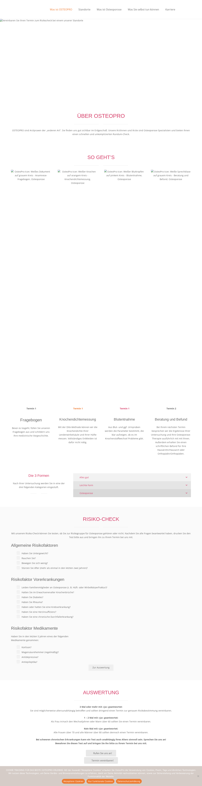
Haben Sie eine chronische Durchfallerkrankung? (47, 616)
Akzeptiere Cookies (73, 781)
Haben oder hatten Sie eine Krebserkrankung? (46, 606)
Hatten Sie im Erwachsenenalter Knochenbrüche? (48, 592)
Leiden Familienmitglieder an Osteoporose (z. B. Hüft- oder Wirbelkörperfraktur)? (64, 587)
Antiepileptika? (29, 661)
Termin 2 (171, 408)
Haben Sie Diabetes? (32, 597)
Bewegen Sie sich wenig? (35, 563)
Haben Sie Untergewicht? (35, 553)
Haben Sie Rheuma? (32, 602)
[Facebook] (183, 9)
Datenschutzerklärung (129, 781)
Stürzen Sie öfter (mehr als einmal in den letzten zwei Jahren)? (55, 567)
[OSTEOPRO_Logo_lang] (27, 9)
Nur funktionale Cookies (100, 781)
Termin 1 (31, 408)
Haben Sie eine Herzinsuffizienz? (39, 611)
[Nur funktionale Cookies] (198, 776)
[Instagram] (188, 9)
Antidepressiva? (30, 657)
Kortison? (26, 647)
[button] (74, 9)
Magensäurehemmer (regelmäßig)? (40, 652)
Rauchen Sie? (29, 558)
